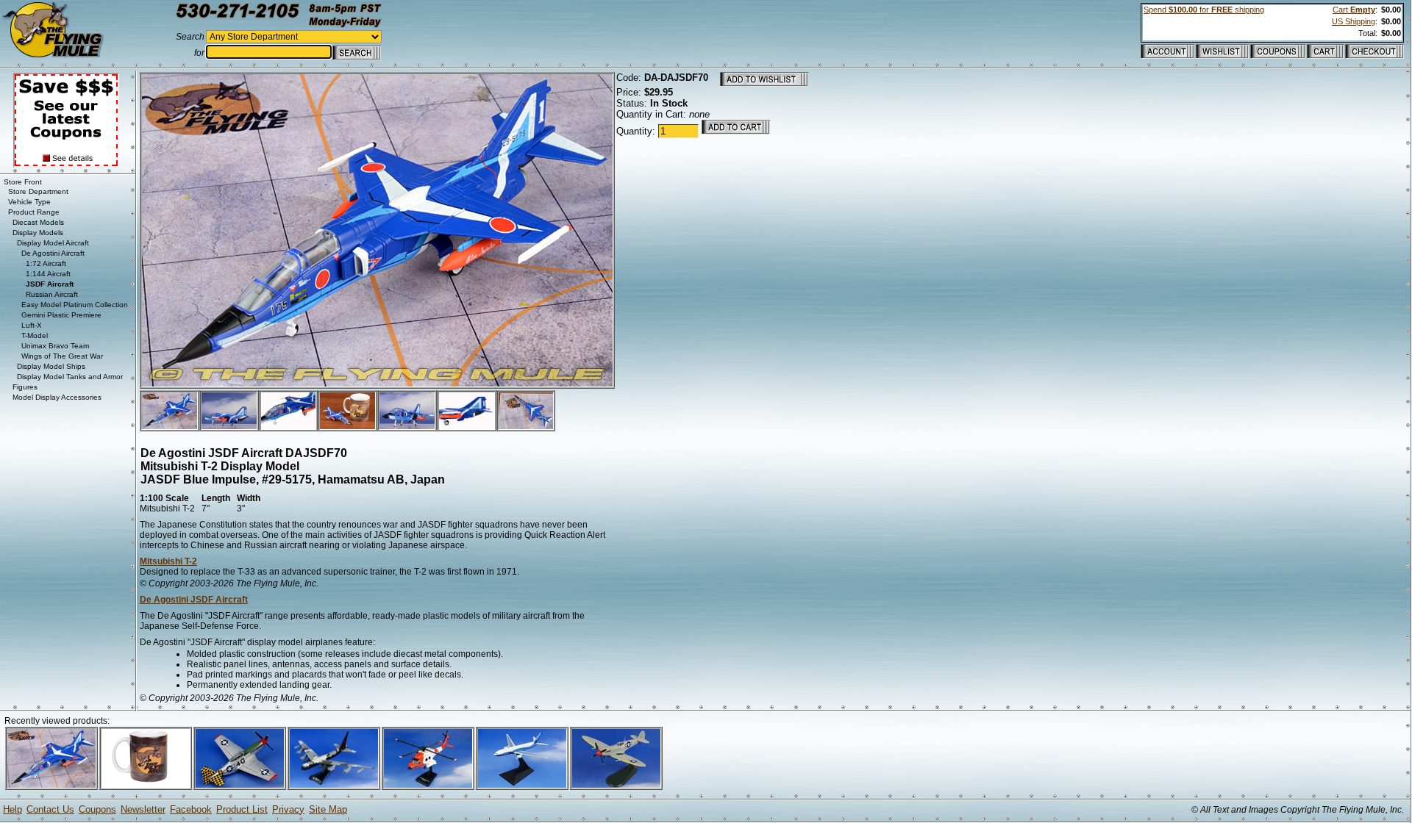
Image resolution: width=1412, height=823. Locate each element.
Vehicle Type (29, 202)
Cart (1354, 9)
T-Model (34, 335)
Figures (25, 387)
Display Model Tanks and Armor (70, 377)
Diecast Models (38, 222)
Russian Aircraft (52, 294)
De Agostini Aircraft (53, 253)
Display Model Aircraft (53, 243)
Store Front (23, 182)
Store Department (38, 191)
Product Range (34, 212)
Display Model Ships (51, 366)
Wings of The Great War (62, 356)
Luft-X (31, 325)
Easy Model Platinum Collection (74, 305)
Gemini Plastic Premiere (61, 315)
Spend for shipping (1204, 9)
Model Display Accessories (57, 397)
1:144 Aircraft (48, 274)
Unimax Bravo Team (55, 346)
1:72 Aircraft (46, 263)
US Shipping (1353, 21)
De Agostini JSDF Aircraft (194, 599)
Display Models (38, 233)
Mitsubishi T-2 (168, 561)
